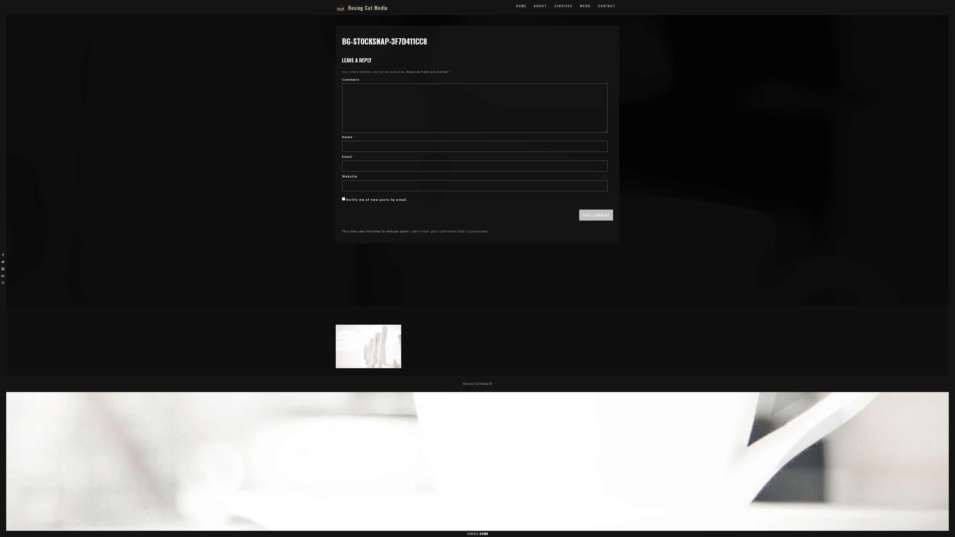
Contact (607, 6)
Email (348, 157)
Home (521, 6)
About (540, 6)
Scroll (477, 534)
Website (349, 176)
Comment (350, 80)
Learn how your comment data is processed (449, 231)
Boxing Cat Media (367, 7)
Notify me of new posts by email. (376, 200)
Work (585, 6)
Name (348, 137)
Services (563, 6)
